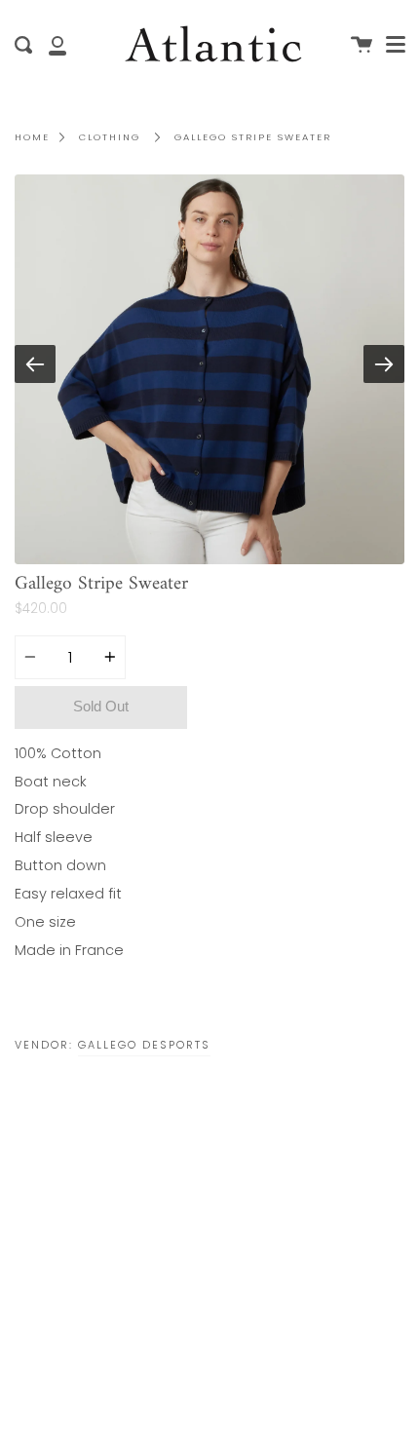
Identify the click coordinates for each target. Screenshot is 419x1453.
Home (32, 137)
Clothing (109, 137)
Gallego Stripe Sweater (252, 137)
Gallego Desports (144, 1044)
